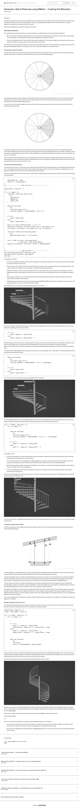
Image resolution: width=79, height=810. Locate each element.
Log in (9, 741)
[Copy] (73, 178)
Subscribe (67, 3)
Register (14, 741)
